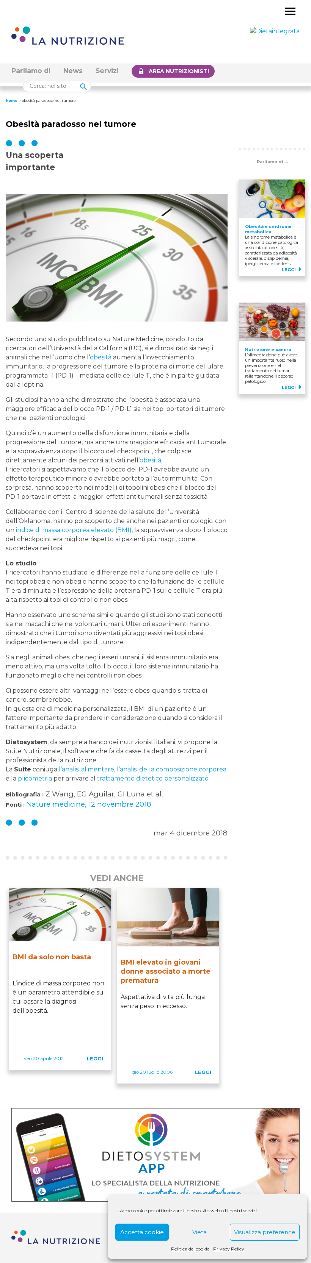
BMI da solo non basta (52, 957)
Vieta (199, 1232)
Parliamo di (30, 71)
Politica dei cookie (190, 1249)
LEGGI (95, 1059)
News (73, 71)
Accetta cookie (142, 1232)
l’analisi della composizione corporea (171, 769)
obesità (101, 357)
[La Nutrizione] (67, 35)
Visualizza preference (264, 1232)
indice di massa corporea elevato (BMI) (74, 530)
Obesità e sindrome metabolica (268, 229)
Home (11, 100)
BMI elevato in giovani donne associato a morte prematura (165, 971)
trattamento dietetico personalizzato (153, 778)
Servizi (107, 71)
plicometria (35, 778)
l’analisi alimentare (86, 769)
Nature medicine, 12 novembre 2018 (88, 804)
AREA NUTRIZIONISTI (179, 71)
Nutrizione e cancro (268, 349)
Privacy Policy (228, 1249)
